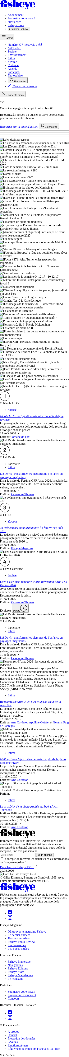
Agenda (12, 68)
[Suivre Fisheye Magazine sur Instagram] (10, 918)
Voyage (12, 61)
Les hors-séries (17, 945)
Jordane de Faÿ (20, 436)
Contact (12, 1035)
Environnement (17, 55)
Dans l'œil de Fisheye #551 (17, 867)
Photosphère (15, 75)
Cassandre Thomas (22, 494)
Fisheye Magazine (22, 548)
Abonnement (15, 15)
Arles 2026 (14, 48)
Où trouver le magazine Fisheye (27, 931)
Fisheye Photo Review (21, 941)
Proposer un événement (22, 995)
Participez (14, 72)
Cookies (13, 1041)
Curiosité (13, 65)
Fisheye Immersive (19, 961)
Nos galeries (15, 965)
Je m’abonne (45, 854)
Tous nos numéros (19, 938)
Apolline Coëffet (39, 722)
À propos (13, 1031)
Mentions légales (18, 1045)
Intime (11, 58)
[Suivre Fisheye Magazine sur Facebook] (10, 913)
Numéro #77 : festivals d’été (25, 44)
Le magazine (15, 978)
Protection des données (21, 1038)
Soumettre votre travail (21, 18)
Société (12, 51)
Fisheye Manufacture (20, 975)
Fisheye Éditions (18, 968)
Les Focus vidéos (18, 948)
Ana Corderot (19, 722)
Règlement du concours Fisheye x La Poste (34, 1048)
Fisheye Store (16, 25)
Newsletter (14, 21)
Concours (13, 998)
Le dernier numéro (19, 935)
